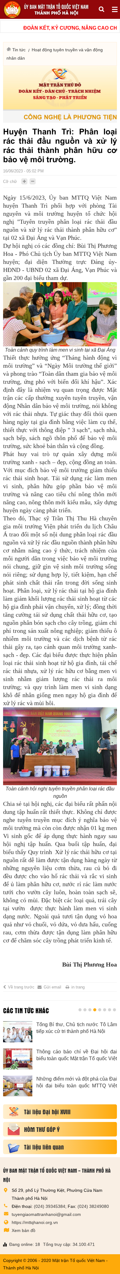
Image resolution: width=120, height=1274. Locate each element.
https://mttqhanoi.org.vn (35, 1222)
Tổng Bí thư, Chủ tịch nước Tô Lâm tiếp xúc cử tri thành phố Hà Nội (76, 1028)
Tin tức (19, 49)
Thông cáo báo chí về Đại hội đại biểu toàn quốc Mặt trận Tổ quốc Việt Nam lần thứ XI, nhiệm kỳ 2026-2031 (76, 1055)
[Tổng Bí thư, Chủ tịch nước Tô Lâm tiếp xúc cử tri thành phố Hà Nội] (17, 1031)
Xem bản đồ (23, 1230)
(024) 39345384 (49, 1206)
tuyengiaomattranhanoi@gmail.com (46, 1214)
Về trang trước (21, 987)
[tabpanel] (60, 1062)
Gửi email (52, 987)
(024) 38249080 (93, 1206)
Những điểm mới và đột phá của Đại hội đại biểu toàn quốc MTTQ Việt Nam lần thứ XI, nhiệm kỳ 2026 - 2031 (76, 1082)
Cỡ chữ (10, 181)
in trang (78, 987)
